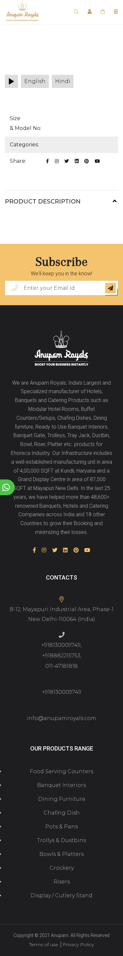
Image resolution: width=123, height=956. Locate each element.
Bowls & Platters (61, 854)
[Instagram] (57, 161)
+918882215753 (61, 655)
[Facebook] (47, 161)
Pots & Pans (61, 826)
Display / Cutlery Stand (61, 895)
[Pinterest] (86, 161)
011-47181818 (61, 666)
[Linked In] (77, 161)
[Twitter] (66, 161)
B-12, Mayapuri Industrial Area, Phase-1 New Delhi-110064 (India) (61, 614)
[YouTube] (97, 161)
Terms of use (43, 944)
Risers (61, 882)
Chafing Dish (62, 813)
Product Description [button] (43, 201)
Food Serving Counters (61, 771)
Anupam (60, 935)
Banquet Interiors (61, 785)
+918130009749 (61, 645)
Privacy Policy (78, 944)
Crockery (62, 868)
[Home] (61, 348)
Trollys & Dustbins (61, 840)
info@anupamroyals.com (61, 718)
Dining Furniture (61, 799)
